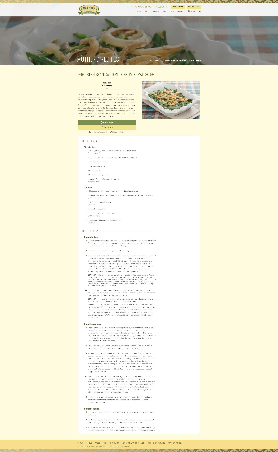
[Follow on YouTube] (194, 11)
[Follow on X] (191, 11)
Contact (114, 443)
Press (97, 443)
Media (164, 11)
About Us (147, 11)
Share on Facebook (99, 132)
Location (180, 11)
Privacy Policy (175, 443)
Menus (155, 11)
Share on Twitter (118, 132)
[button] (200, 11)
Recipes (158, 60)
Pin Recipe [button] (108, 127)
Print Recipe (108, 122)
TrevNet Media (125, 446)
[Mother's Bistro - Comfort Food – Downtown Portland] (90, 9)
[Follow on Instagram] (189, 11)
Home (139, 11)
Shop (172, 11)
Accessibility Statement (134, 443)
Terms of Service (156, 443)
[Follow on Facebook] (186, 11)
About (80, 443)
